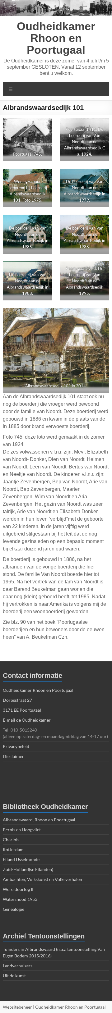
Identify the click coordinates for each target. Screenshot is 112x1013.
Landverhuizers (17, 965)
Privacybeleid (16, 746)
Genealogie (13, 909)
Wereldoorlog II (18, 889)
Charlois (11, 839)
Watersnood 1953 (20, 899)
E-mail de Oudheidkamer (27, 720)
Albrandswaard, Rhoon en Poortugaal (39, 819)
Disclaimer (13, 756)
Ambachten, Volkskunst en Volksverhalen (42, 879)
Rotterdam (13, 849)
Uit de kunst (14, 975)
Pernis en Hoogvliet (22, 829)
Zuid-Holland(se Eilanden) (28, 869)
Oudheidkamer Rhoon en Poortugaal (56, 38)
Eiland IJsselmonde (21, 859)
